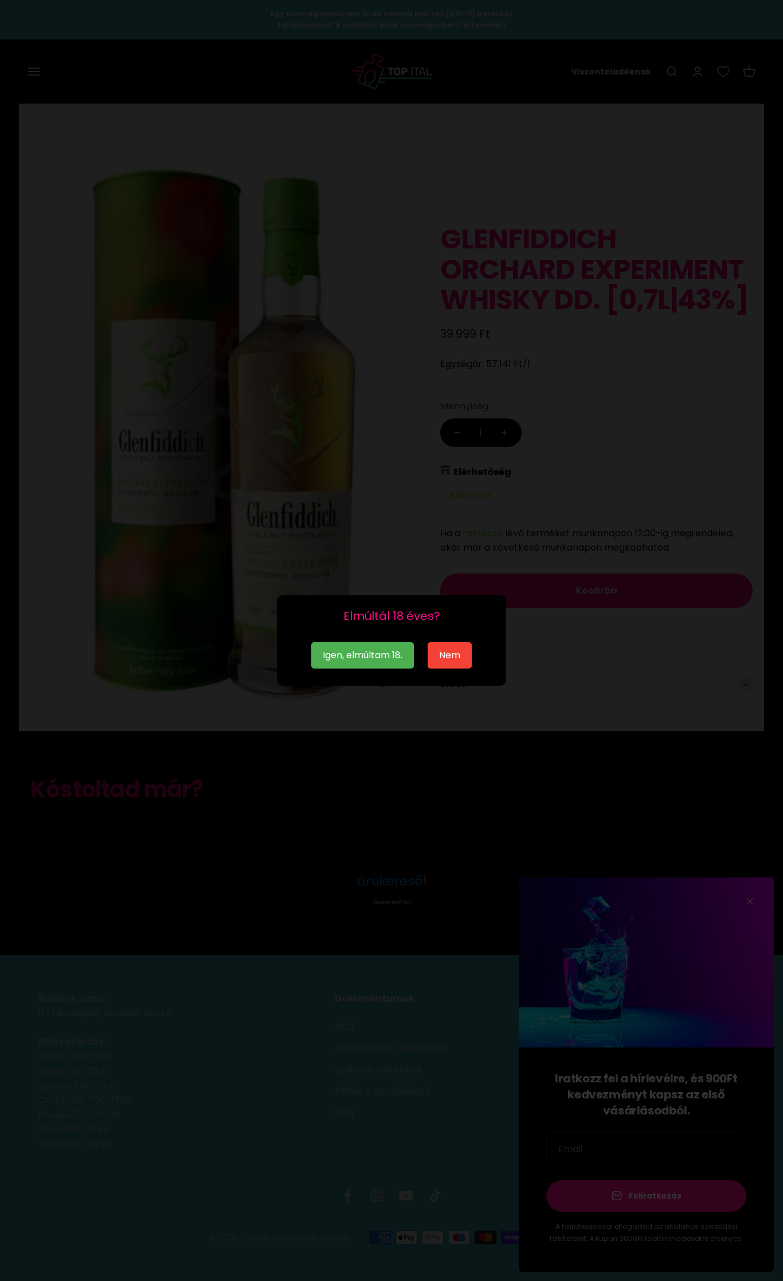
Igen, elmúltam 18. (362, 655)
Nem (449, 655)
